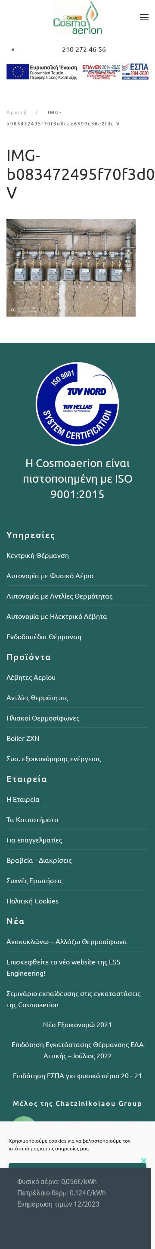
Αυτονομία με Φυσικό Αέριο (49, 575)
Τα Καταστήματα (32, 819)
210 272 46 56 (84, 49)
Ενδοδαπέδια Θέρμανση (43, 636)
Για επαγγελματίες (34, 839)
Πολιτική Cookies (32, 900)
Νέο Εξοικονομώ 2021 (77, 1024)
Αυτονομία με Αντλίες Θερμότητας (59, 595)
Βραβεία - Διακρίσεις (38, 859)
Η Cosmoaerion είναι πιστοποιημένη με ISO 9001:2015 (78, 478)
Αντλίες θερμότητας (37, 697)
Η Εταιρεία (23, 798)
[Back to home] (77, 17)
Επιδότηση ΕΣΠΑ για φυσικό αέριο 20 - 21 (77, 1075)
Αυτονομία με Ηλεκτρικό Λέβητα (56, 616)
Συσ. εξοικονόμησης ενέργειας (53, 758)
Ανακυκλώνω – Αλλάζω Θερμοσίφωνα (66, 941)
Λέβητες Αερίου (31, 677)
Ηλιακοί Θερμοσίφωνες (42, 717)
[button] (144, 17)
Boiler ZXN (23, 737)
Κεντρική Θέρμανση (37, 555)
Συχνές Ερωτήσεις (34, 880)
